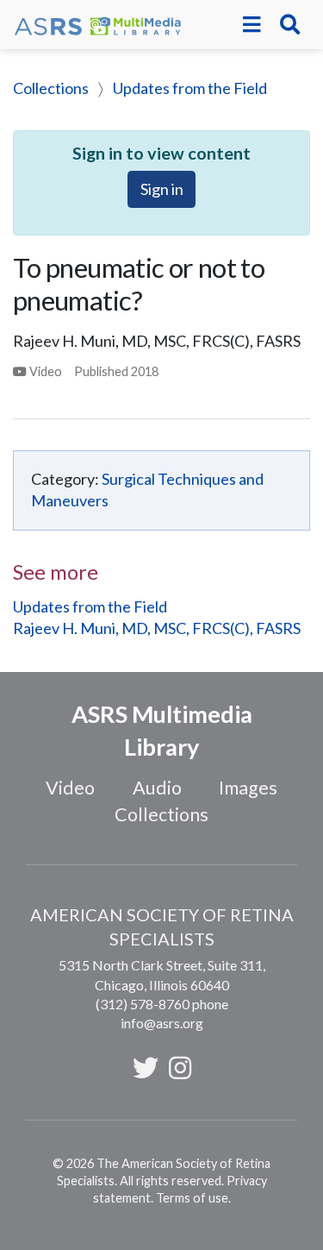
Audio (157, 787)
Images (248, 787)
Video (70, 787)
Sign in (161, 188)
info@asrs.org (162, 1022)
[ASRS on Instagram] (180, 1067)
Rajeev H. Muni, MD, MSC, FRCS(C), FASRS (157, 628)
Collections (51, 88)
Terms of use (192, 1197)
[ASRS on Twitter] (145, 1067)
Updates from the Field (190, 88)
